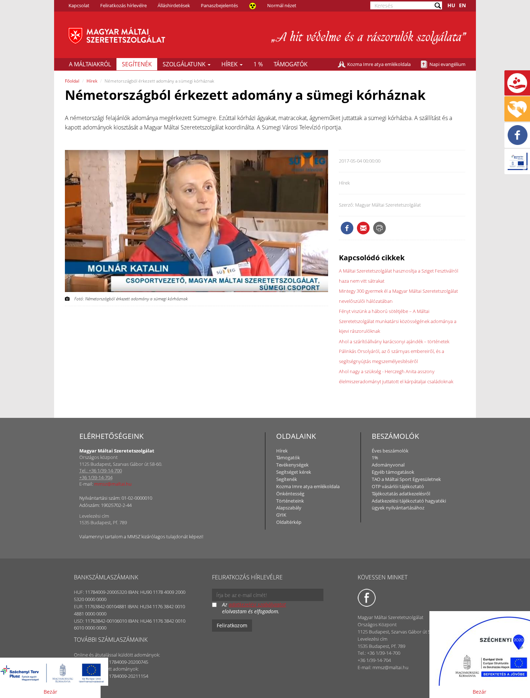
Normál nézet (281, 5)
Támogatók (291, 64)
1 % (258, 64)
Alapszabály (288, 507)
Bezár (50, 691)
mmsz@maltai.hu (113, 484)
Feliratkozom (232, 625)
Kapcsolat (79, 5)
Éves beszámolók (390, 450)
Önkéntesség (290, 493)
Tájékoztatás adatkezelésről (401, 493)
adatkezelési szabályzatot (257, 604)
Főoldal (72, 81)
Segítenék (137, 64)
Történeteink (290, 501)
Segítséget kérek (293, 472)
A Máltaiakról (90, 64)
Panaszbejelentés (219, 5)
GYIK (281, 515)
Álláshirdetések (174, 5)
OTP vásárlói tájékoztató (398, 486)
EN (462, 5)
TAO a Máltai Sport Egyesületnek (406, 479)
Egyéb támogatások (393, 472)
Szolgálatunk (185, 64)
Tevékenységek (292, 464)
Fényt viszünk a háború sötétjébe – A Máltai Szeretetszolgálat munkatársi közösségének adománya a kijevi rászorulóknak (397, 321)
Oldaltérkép (288, 522)
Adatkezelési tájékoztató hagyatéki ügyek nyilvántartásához (409, 504)
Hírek (230, 64)
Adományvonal (388, 464)
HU (451, 5)
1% (375, 457)
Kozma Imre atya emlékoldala (379, 64)
